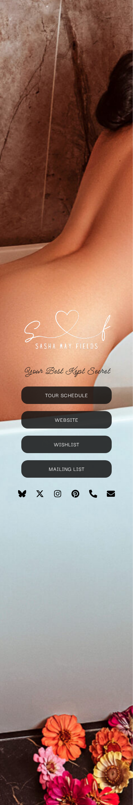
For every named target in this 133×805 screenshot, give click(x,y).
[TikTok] (66, 493)
